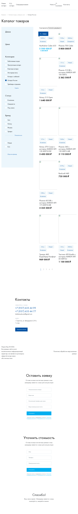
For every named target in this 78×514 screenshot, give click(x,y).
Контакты (66, 4)
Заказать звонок (21, 329)
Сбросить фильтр (12, 154)
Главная (3, 15)
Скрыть (17, 88)
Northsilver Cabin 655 (47, 46)
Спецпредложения (22, 4)
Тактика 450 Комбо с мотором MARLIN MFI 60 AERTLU (67, 257)
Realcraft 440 (64, 174)
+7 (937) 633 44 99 (25, 308)
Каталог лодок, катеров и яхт (17, 15)
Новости (53, 4)
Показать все (18, 135)
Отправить (32, 413)
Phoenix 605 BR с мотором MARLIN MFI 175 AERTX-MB (48, 203)
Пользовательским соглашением (44, 418)
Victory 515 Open (46, 98)
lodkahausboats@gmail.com (23, 314)
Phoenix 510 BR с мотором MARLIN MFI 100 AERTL (67, 72)
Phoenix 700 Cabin (66, 46)
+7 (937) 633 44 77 (25, 311)
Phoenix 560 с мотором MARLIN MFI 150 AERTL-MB (67, 149)
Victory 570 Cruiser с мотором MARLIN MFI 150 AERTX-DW (48, 149)
